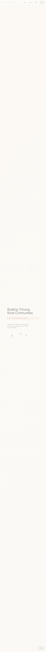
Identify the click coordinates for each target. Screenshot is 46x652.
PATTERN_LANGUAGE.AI (8, 2)
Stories (36, 2)
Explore (41, 647)
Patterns (30, 2)
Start (42, 2)
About (25, 2)
